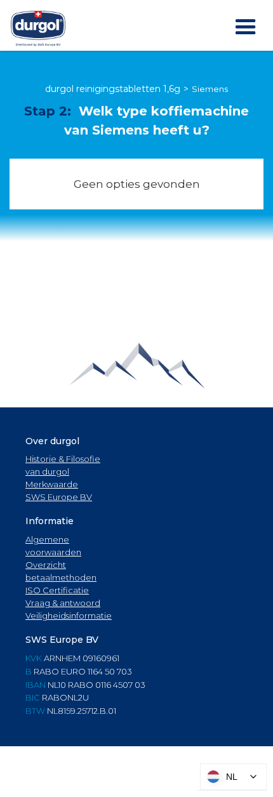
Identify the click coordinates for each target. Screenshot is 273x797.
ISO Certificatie (57, 590)
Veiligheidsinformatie (68, 615)
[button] (245, 27)
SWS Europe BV (58, 497)
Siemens (210, 89)
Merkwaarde (51, 484)
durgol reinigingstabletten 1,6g (112, 89)
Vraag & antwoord (62, 603)
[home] (38, 28)
